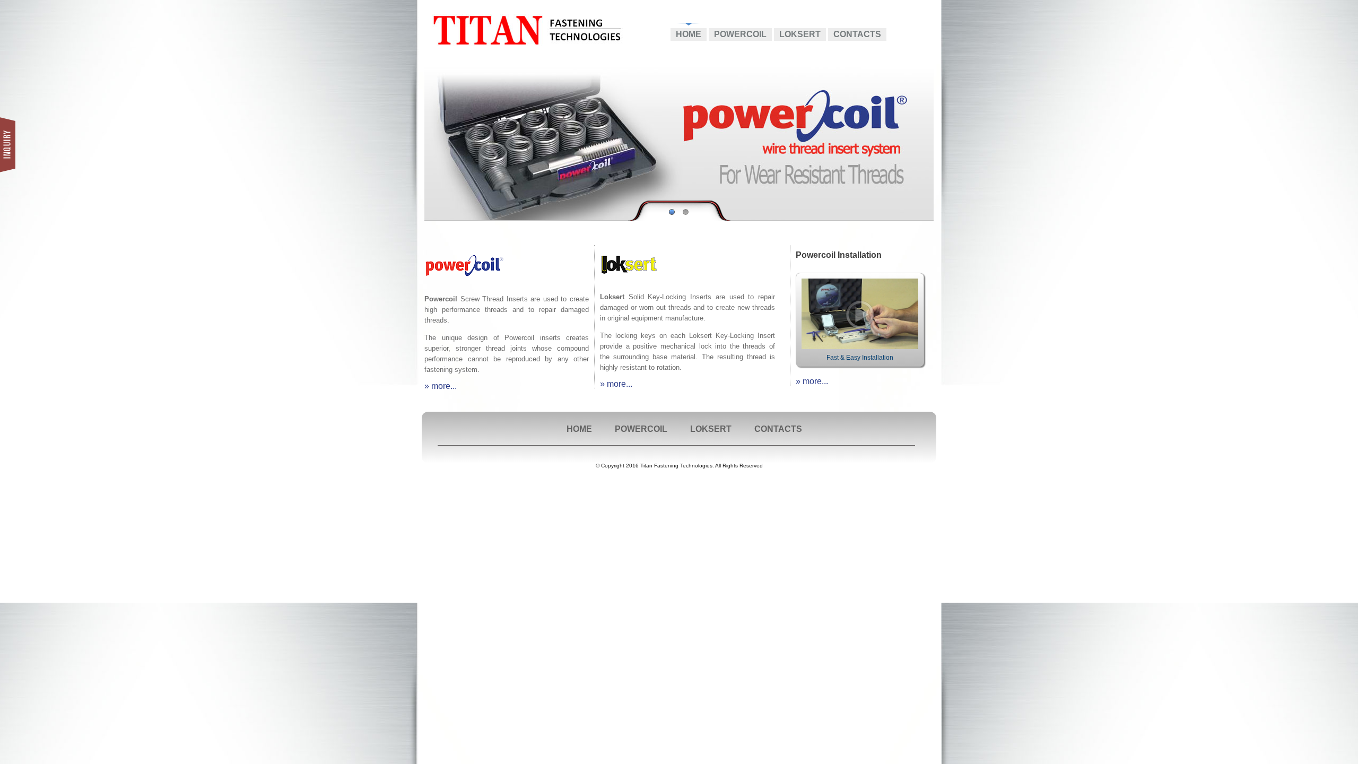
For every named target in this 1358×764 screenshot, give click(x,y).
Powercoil (740, 34)
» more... (440, 385)
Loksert (800, 34)
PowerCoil (641, 428)
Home (688, 34)
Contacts (857, 34)
